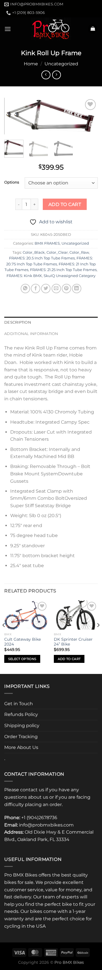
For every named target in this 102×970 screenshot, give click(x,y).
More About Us (21, 747)
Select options (22, 659)
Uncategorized (61, 63)
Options (11, 182)
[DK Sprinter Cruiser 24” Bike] (76, 615)
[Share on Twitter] (45, 288)
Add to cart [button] (69, 659)
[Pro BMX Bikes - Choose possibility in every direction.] (51, 28)
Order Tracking (21, 736)
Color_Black (34, 252)
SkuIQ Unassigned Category (69, 276)
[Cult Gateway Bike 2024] (26, 615)
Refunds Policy (21, 714)
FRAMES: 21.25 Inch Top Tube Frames (63, 270)
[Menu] (7, 29)
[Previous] (13, 117)
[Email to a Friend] (56, 288)
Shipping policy (21, 725)
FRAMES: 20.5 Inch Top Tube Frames (42, 258)
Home (31, 63)
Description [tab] (17, 322)
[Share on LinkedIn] (76, 288)
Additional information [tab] (31, 334)
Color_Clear (57, 252)
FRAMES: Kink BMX (24, 276)
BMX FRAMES (47, 243)
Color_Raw (79, 252)
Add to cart (64, 204)
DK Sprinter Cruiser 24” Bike (73, 642)
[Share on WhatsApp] (25, 288)
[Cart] (92, 29)
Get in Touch (18, 703)
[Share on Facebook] (35, 288)
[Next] (89, 117)
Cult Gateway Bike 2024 (22, 642)
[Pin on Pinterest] (66, 288)
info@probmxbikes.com (46, 825)
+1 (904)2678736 (39, 817)
